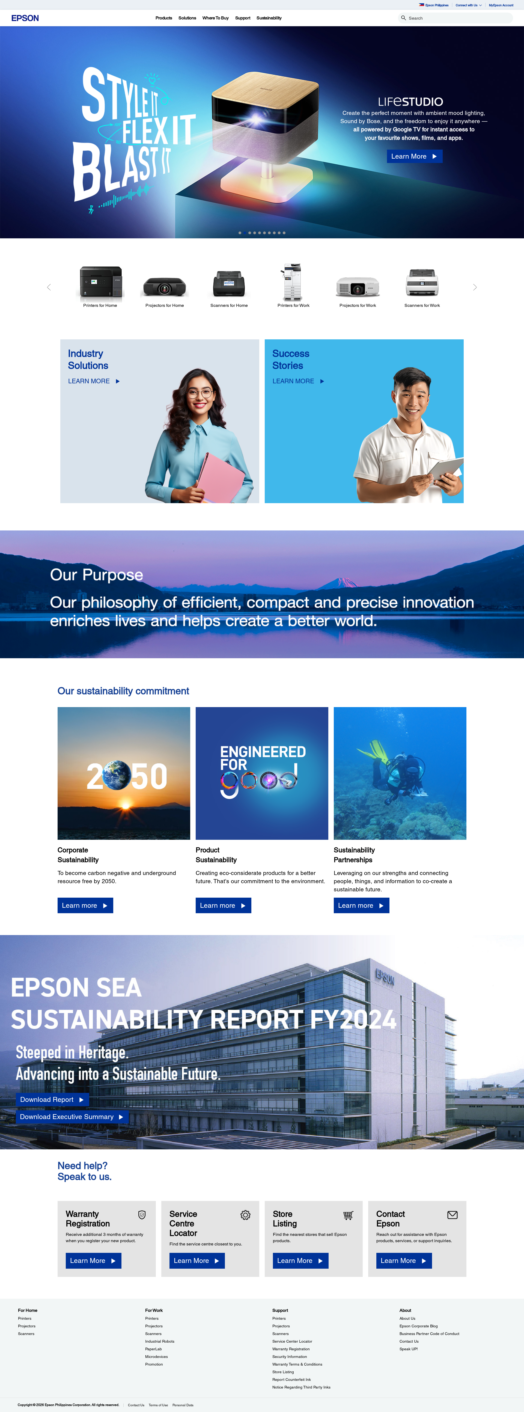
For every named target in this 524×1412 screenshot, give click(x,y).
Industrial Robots (159, 1341)
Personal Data (182, 1405)
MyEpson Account (501, 5)
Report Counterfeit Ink (291, 1379)
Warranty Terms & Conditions (297, 1364)
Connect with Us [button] (467, 5)
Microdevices (156, 1356)
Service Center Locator (292, 1341)
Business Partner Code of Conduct (429, 1333)
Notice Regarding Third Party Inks (301, 1387)
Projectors (26, 1326)
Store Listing (283, 1372)
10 (284, 233)
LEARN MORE (89, 381)
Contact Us (409, 1341)
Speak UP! (409, 1349)
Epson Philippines (437, 5)
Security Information (289, 1356)
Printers (24, 1318)
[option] (262, 132)
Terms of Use (158, 1405)
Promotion (154, 1364)
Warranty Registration (291, 1349)
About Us (407, 1318)
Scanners (26, 1333)
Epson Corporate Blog (419, 1326)
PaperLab (153, 1349)
